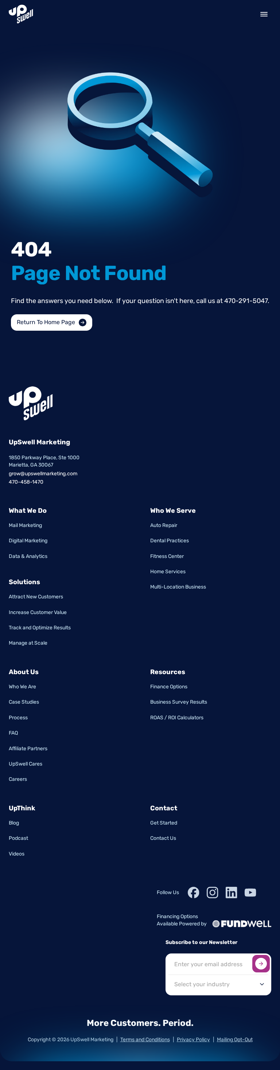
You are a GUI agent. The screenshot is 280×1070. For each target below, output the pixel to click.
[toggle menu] (264, 14)
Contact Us (163, 838)
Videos (16, 854)
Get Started (163, 823)
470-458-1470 (26, 482)
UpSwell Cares (25, 764)
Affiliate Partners (28, 749)
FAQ (13, 733)
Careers (18, 779)
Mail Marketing (25, 525)
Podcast (18, 838)
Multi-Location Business (178, 587)
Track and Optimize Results (40, 628)
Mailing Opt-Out (235, 1039)
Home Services (168, 572)
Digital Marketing (28, 541)
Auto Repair (163, 525)
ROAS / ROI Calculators (176, 718)
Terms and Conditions (145, 1039)
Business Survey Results (178, 702)
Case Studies (24, 702)
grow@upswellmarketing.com (43, 474)
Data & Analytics (28, 556)
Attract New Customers (36, 597)
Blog (14, 823)
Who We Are (22, 687)
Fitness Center (167, 556)
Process (18, 718)
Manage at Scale (28, 643)
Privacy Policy (193, 1039)
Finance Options (168, 687)
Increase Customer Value (38, 612)
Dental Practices (169, 541)
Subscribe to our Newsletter (201, 942)
